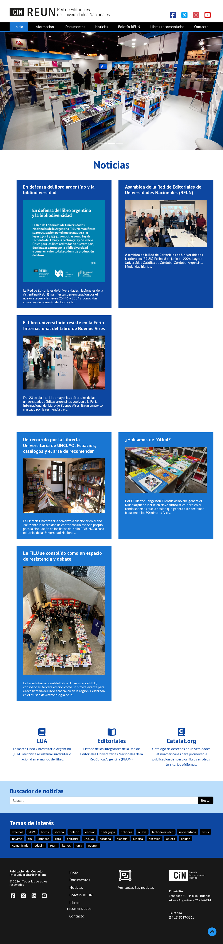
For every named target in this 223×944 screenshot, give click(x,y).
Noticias (101, 26)
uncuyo (89, 838)
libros (45, 832)
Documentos (75, 26)
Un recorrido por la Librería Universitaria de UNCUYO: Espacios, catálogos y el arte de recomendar (59, 445)
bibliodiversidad (162, 832)
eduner (93, 845)
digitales (154, 838)
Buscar (206, 800)
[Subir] (212, 932)
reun (53, 845)
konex (66, 845)
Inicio (19, 26)
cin (30, 838)
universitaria (187, 832)
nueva (142, 832)
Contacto (201, 26)
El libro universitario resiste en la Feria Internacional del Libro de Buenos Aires (64, 325)
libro (58, 838)
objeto (170, 838)
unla (79, 845)
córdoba (105, 838)
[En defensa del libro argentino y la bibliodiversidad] (64, 243)
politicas (126, 832)
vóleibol (17, 832)
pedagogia (108, 832)
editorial (72, 838)
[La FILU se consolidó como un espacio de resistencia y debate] (64, 622)
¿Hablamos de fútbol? (148, 439)
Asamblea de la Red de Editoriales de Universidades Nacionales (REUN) (163, 189)
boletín (74, 832)
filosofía (122, 838)
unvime (17, 838)
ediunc (185, 838)
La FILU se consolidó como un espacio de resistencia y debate (62, 556)
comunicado (20, 845)
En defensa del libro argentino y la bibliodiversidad (59, 189)
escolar (90, 832)
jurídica (138, 838)
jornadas (43, 838)
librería (59, 832)
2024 (32, 832)
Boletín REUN (129, 26)
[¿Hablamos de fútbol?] (166, 471)
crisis (205, 832)
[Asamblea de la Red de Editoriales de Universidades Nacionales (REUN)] (166, 225)
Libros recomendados (167, 26)
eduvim (39, 845)
